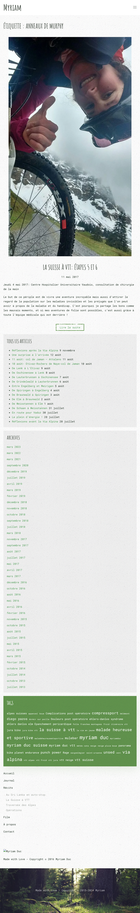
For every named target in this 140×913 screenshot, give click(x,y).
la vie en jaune (86, 730)
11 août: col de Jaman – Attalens (36, 359)
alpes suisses (17, 713)
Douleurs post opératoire (69, 719)
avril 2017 (14, 570)
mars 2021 (14, 459)
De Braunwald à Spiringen (30, 394)
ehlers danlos (17, 724)
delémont (125, 713)
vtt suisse (84, 760)
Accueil (8, 773)
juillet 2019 (16, 477)
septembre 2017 (17, 545)
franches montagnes (91, 724)
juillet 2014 (16, 674)
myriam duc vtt (62, 745)
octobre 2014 (16, 668)
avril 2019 (14, 483)
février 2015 (16, 662)
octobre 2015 (16, 625)
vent (118, 753)
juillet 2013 (16, 687)
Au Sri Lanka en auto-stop (25, 794)
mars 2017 (14, 576)
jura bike (14, 730)
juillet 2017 (16, 557)
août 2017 (14, 551)
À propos (9, 824)
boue (41, 713)
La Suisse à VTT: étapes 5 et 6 (70, 267)
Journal (8, 780)
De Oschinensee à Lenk (28, 372)
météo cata (83, 746)
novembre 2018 (17, 508)
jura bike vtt (30, 730)
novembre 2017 (17, 539)
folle (76, 724)
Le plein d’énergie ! (27, 417)
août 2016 (14, 594)
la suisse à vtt (57, 729)
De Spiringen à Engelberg (30, 390)
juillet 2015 (16, 637)
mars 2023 (14, 446)
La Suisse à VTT (18, 799)
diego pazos (17, 719)
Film (6, 817)
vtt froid (41, 760)
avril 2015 (14, 650)
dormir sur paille (39, 719)
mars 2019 (14, 490)
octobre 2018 (16, 514)
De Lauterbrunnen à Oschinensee (35, 377)
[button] (135, 7)
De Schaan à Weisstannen (29, 408)
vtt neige (66, 760)
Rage (66, 752)
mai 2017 (13, 563)
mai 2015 (13, 643)
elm (30, 724)
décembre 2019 (17, 471)
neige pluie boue (107, 746)
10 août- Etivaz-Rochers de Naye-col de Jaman (46, 363)
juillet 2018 (16, 526)
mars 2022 (14, 453)
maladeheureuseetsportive (49, 738)
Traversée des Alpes (21, 805)
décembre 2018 (17, 502)
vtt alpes (29, 760)
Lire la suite (70, 327)
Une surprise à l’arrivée (30, 354)
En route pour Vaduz (26, 412)
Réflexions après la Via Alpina (35, 350)
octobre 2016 (16, 588)
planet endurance (27, 752)
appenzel (33, 713)
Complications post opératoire (68, 713)
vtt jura (53, 760)
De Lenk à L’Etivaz (26, 368)
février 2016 (16, 613)
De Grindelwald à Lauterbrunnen (35, 381)
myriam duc (94, 737)
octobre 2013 (16, 680)
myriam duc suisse (27, 745)
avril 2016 (14, 606)
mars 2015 (14, 656)
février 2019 (16, 496)
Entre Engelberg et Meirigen (32, 386)
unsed (109, 752)
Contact (8, 831)
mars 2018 (14, 533)
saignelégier (78, 753)
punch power (51, 752)
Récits (8, 787)
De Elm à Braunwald (26, 399)
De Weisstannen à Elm (27, 403)
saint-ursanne (94, 753)
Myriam (12, 7)
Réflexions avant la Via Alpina (35, 421)
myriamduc (115, 738)
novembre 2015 (17, 619)
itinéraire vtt (119, 724)
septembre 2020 (17, 465)
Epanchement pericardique (52, 724)
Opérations (14, 810)
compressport (105, 713)
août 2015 (14, 631)
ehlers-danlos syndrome (106, 719)
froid (106, 724)
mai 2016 (13, 600)
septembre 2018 (17, 520)
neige (93, 746)
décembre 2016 (17, 582)
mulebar (71, 738)
